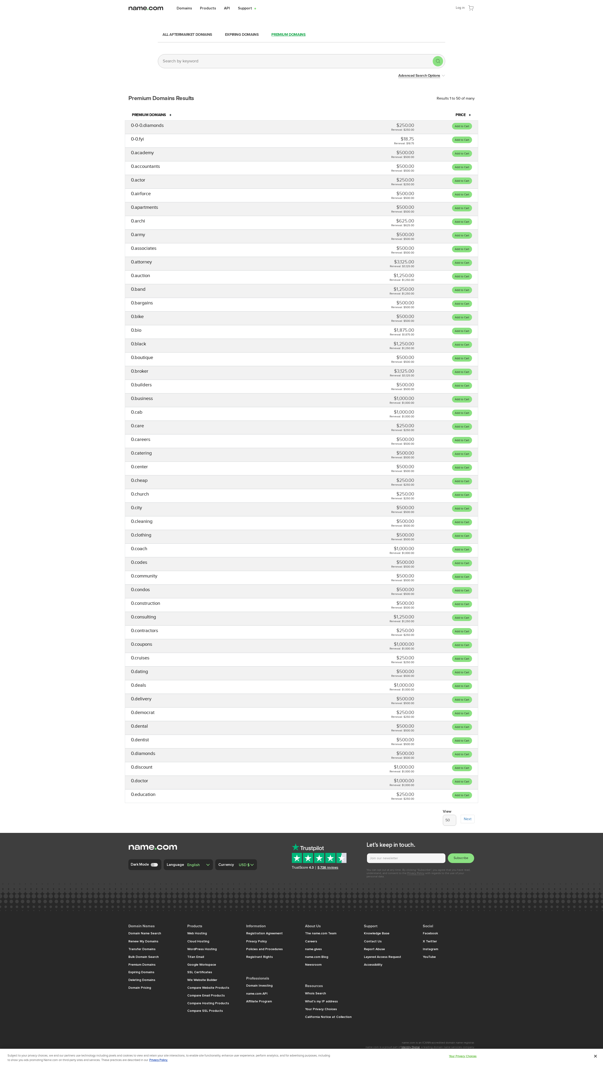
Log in (460, 8)
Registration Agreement (264, 933)
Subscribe (461, 858)
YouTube (429, 957)
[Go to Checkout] (471, 7)
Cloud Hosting (198, 941)
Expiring (242, 34)
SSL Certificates (199, 972)
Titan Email (195, 957)
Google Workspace (201, 964)
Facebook (430, 933)
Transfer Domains (141, 949)
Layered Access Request (382, 957)
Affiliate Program (259, 1001)
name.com (149, 8)
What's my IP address (321, 1001)
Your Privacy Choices (321, 1009)
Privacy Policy (415, 873)
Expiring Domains (141, 972)
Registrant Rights (260, 957)
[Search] (438, 61)
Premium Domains (141, 964)
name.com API (257, 993)
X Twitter (430, 941)
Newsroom (313, 964)
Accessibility (373, 964)
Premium (288, 34)
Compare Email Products (206, 995)
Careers (311, 941)
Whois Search (315, 993)
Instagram (430, 949)
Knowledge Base (376, 933)
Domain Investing (259, 985)
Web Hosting (197, 933)
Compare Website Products (208, 987)
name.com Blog (316, 957)
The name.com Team (320, 933)
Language (175, 864)
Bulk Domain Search (143, 957)
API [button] (227, 8)
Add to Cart (462, 126)
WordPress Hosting (202, 949)
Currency (226, 864)
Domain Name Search (144, 933)
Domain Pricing (139, 987)
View (447, 811)
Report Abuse (374, 949)
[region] (301, 1057)
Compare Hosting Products (208, 1003)
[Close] (595, 1056)
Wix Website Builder (202, 980)
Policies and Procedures (264, 949)
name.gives (313, 949)
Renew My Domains (143, 941)
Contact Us (373, 941)
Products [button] (208, 8)
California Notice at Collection (328, 1017)
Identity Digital (410, 1047)
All (187, 34)
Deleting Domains (141, 980)
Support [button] (247, 8)
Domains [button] (184, 8)
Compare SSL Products (205, 1011)
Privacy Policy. (158, 1060)
